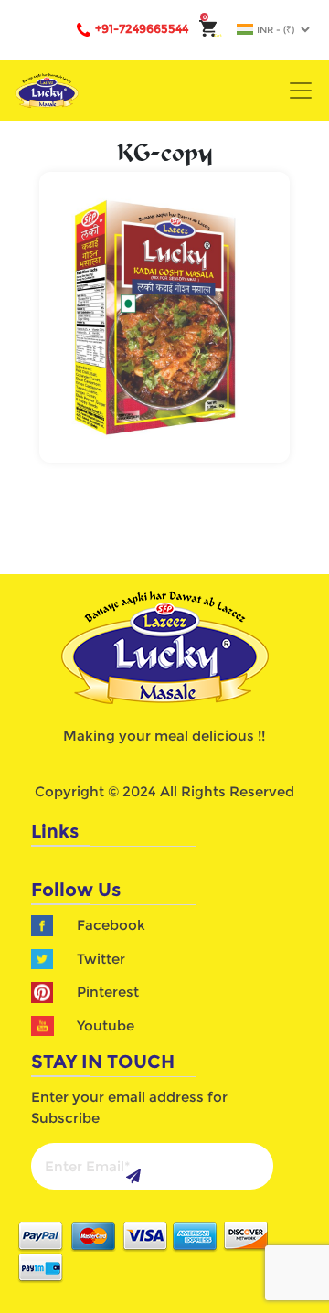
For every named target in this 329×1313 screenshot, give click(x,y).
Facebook (111, 925)
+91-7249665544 (141, 28)
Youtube (105, 1025)
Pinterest (108, 991)
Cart (212, 35)
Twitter (101, 958)
